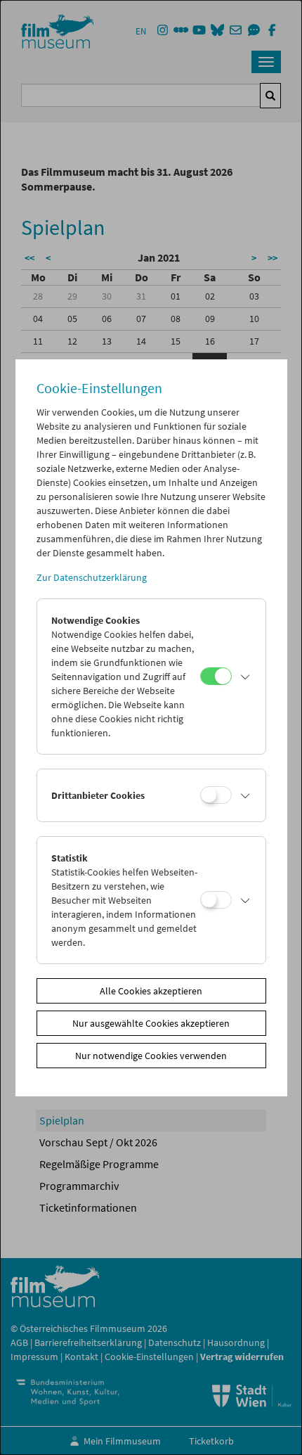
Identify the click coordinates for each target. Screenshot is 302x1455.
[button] (245, 676)
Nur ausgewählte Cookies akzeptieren (151, 1023)
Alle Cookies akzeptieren (151, 991)
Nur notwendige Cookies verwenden (151, 1055)
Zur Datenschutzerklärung (92, 577)
